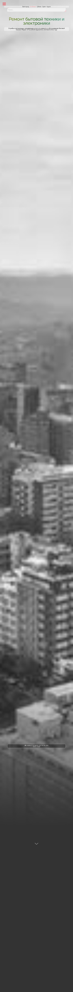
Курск (49, 6)
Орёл (44, 6)
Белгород (25, 6)
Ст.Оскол (33, 6)
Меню (4, 4)
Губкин (39, 6)
